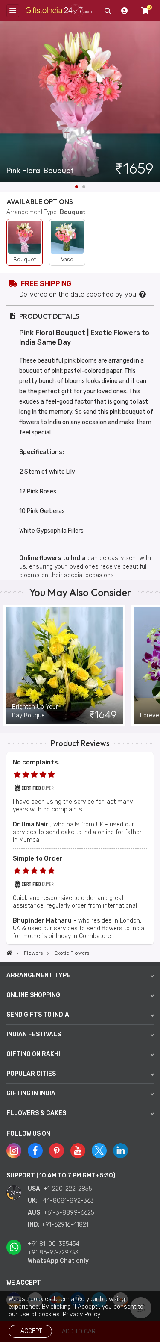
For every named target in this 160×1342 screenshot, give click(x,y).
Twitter (99, 1150)
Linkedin (120, 1150)
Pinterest (56, 1150)
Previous (6, 666)
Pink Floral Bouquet (39, 170)
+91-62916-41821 (64, 1224)
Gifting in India (30, 1093)
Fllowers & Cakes (36, 1113)
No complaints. (36, 762)
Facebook (35, 1150)
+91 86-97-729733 (53, 1252)
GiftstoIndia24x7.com (59, 11)
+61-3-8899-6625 (69, 1212)
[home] (9, 953)
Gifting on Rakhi (33, 1054)
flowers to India (123, 928)
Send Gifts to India (37, 1014)
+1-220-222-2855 (68, 1188)
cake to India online (87, 832)
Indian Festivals (33, 1034)
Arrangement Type (38, 975)
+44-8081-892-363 (66, 1200)
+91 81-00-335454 (53, 1244)
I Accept (29, 1331)
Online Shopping (33, 995)
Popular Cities (31, 1073)
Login (124, 10)
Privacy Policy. (82, 1314)
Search (107, 10)
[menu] (12, 10)
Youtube (77, 1150)
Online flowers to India (52, 558)
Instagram (13, 1150)
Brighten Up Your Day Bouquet (35, 711)
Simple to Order (38, 858)
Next (153, 102)
